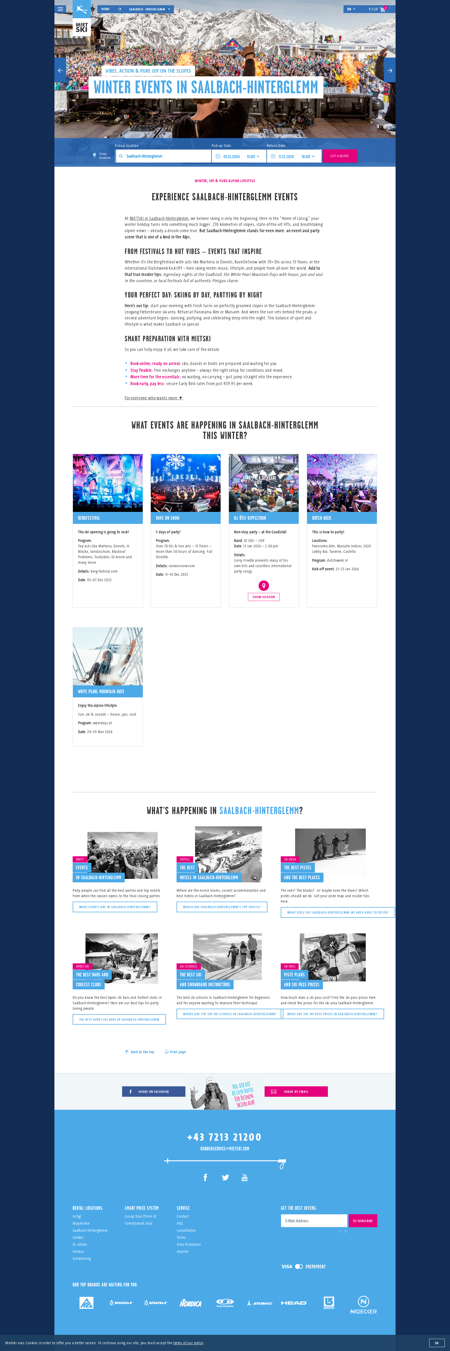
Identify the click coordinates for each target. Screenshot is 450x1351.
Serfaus (78, 1251)
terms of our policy (188, 1342)
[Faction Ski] (121, 1304)
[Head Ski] (294, 1304)
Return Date (276, 145)
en (349, 9)
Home (105, 9)
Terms (181, 1237)
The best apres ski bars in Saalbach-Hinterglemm (119, 1019)
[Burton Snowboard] (329, 1304)
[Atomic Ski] (260, 1304)
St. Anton (80, 1244)
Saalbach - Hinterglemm (147, 9)
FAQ (180, 1223)
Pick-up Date (221, 145)
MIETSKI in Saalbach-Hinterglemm (159, 218)
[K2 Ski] (86, 1304)
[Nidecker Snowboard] (364, 1308)
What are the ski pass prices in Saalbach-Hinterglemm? (332, 1014)
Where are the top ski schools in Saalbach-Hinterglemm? (230, 1014)
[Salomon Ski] (225, 1304)
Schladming (82, 1258)
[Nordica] (190, 1304)
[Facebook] (205, 1178)
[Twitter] (225, 1178)
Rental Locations (88, 1208)
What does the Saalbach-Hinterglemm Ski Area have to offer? (338, 912)
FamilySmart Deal (138, 1223)
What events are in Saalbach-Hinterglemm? (115, 907)
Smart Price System (142, 1208)
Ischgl (77, 1216)
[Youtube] (245, 1178)
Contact (183, 1216)
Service (183, 1208)
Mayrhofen (81, 1223)
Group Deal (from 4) (141, 1216)
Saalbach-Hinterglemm (90, 1230)
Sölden (78, 1237)
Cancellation (186, 1230)
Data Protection (189, 1244)
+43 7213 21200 (225, 1136)
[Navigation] (60, 9)
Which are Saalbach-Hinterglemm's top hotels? (222, 907)
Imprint (183, 1251)
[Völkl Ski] (156, 1304)
